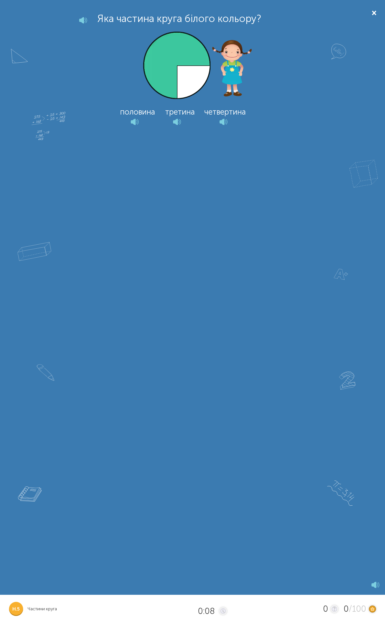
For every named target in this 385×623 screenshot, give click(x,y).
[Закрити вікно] (374, 12)
